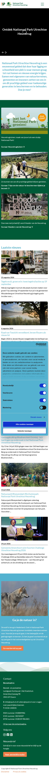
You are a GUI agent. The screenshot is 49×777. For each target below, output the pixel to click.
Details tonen (36, 417)
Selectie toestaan (24, 431)
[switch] (42, 393)
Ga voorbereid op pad (12, 648)
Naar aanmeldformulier (15, 754)
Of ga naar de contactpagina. (14, 724)
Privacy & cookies (19, 771)
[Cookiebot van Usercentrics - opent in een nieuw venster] (35, 344)
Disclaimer (5, 771)
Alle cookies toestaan (24, 424)
